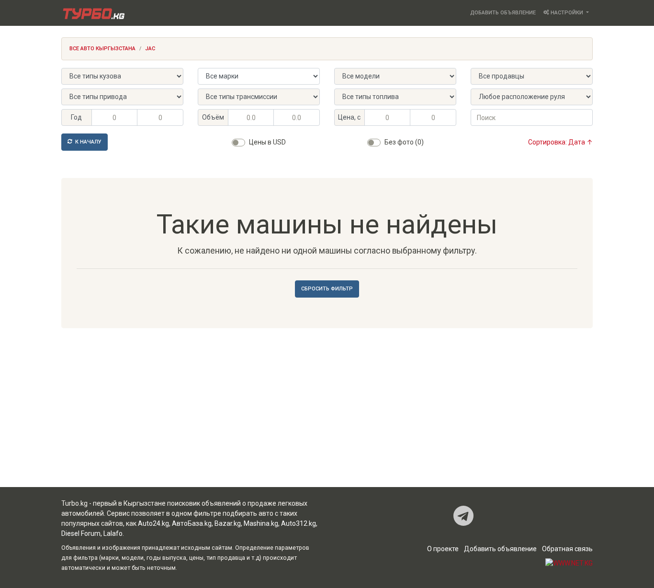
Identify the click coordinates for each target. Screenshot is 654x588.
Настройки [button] (567, 13)
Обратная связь (567, 549)
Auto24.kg (153, 523)
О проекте (443, 549)
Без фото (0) (404, 142)
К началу (87, 142)
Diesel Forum (81, 533)
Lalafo (113, 533)
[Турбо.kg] (92, 13)
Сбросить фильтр (327, 289)
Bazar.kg (227, 523)
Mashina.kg (261, 523)
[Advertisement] (327, 410)
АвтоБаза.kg (192, 523)
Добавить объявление (503, 13)
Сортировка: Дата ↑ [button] (560, 142)
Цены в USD (267, 142)
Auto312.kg (298, 523)
